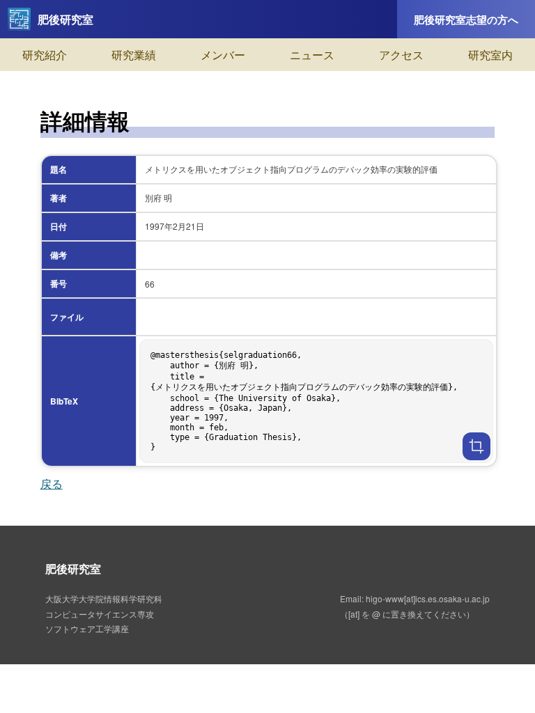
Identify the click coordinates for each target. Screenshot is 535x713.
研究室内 (490, 55)
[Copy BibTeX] (476, 446)
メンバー (223, 55)
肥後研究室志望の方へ (466, 19)
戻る (51, 484)
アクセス (401, 55)
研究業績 (133, 55)
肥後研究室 (65, 19)
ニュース (312, 55)
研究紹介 (44, 55)
